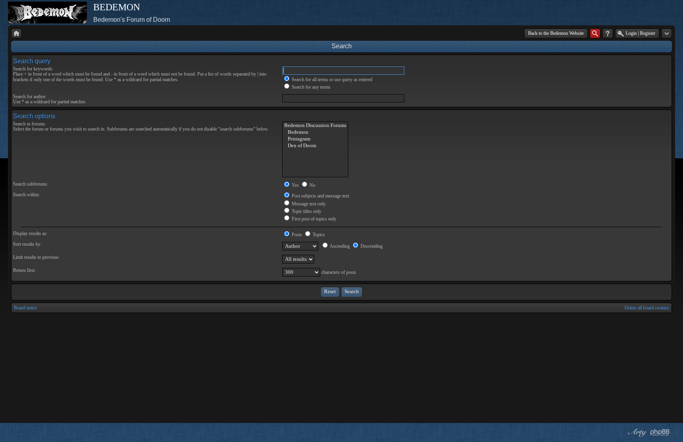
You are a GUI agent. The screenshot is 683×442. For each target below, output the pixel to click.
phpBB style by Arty (636, 432)
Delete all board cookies (647, 308)
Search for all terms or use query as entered (331, 79)
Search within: (26, 194)
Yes (295, 185)
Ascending (339, 246)
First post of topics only (313, 219)
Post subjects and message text (320, 196)
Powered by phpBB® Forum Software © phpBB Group (660, 432)
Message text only (308, 204)
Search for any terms (310, 87)
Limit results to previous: (36, 257)
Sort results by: (27, 244)
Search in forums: (29, 124)
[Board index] (16, 33)
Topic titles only (306, 211)
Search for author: (30, 96)
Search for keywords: (33, 69)
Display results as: (30, 233)
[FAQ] (607, 33)
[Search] (595, 33)
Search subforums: (30, 184)
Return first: (24, 270)
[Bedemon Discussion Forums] (315, 125)
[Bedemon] (315, 132)
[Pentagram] (315, 139)
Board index (25, 308)
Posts (296, 234)
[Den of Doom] (315, 145)
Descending (371, 246)
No (311, 185)
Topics (318, 234)
